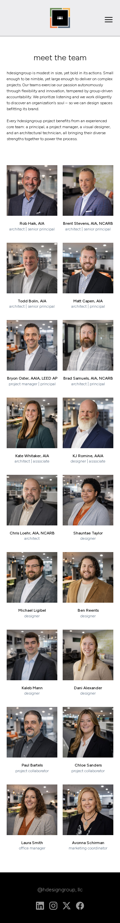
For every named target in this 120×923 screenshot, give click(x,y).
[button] (108, 19)
